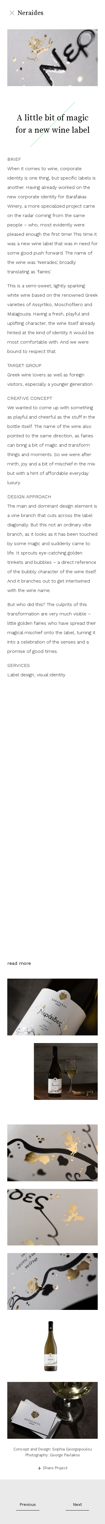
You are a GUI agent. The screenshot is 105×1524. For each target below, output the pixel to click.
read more (19, 1119)
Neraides (30, 13)
